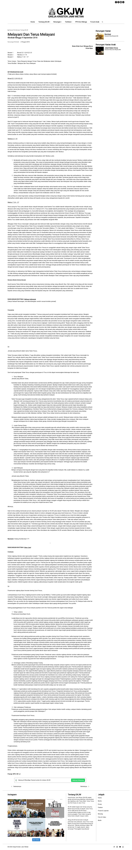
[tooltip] (116, 2)
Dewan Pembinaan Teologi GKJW (18, 30)
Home (100, 798)
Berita (100, 801)
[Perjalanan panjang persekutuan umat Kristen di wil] (55, 827)
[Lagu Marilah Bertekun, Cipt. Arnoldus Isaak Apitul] (17, 808)
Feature (100, 807)
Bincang (100, 814)
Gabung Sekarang (78, 780)
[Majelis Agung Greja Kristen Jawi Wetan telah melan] (36, 808)
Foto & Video (102, 817)
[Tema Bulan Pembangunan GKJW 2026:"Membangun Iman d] (55, 808)
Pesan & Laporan (103, 811)
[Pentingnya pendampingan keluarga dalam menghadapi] (36, 827)
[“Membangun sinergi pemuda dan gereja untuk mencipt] (17, 827)
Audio (99, 820)
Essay (100, 804)
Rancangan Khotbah (13, 41)
